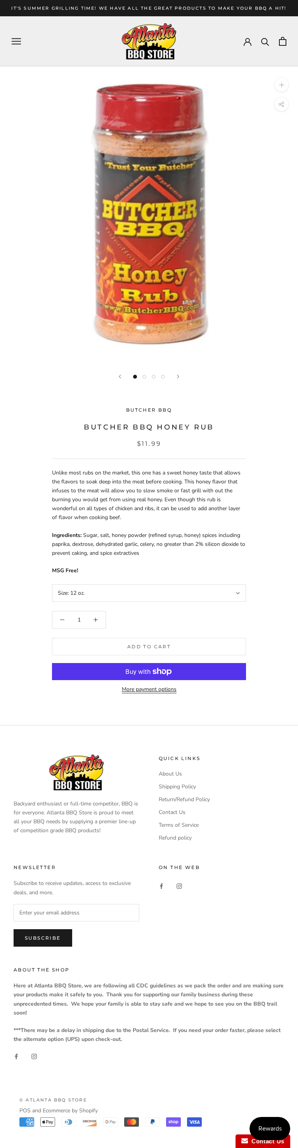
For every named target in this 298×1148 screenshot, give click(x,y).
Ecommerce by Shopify (70, 1110)
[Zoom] (281, 85)
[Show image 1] (135, 377)
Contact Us (172, 812)
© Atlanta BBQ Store (53, 1100)
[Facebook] (161, 885)
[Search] (265, 41)
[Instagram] (179, 885)
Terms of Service (179, 825)
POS (25, 1110)
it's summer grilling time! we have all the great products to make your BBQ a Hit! (148, 8)
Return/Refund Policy (184, 799)
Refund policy (175, 838)
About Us (170, 773)
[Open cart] (282, 41)
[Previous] (120, 376)
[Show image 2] (144, 377)
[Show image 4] (163, 377)
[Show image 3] (154, 377)
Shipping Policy (177, 786)
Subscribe (43, 938)
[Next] (178, 376)
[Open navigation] (16, 41)
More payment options (149, 689)
